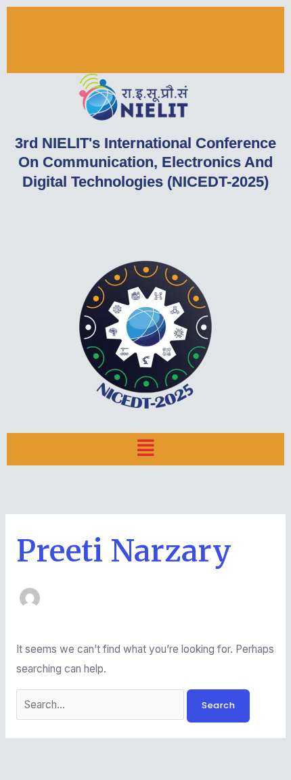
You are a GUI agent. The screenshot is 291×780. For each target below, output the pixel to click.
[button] (146, 448)
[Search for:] (101, 704)
